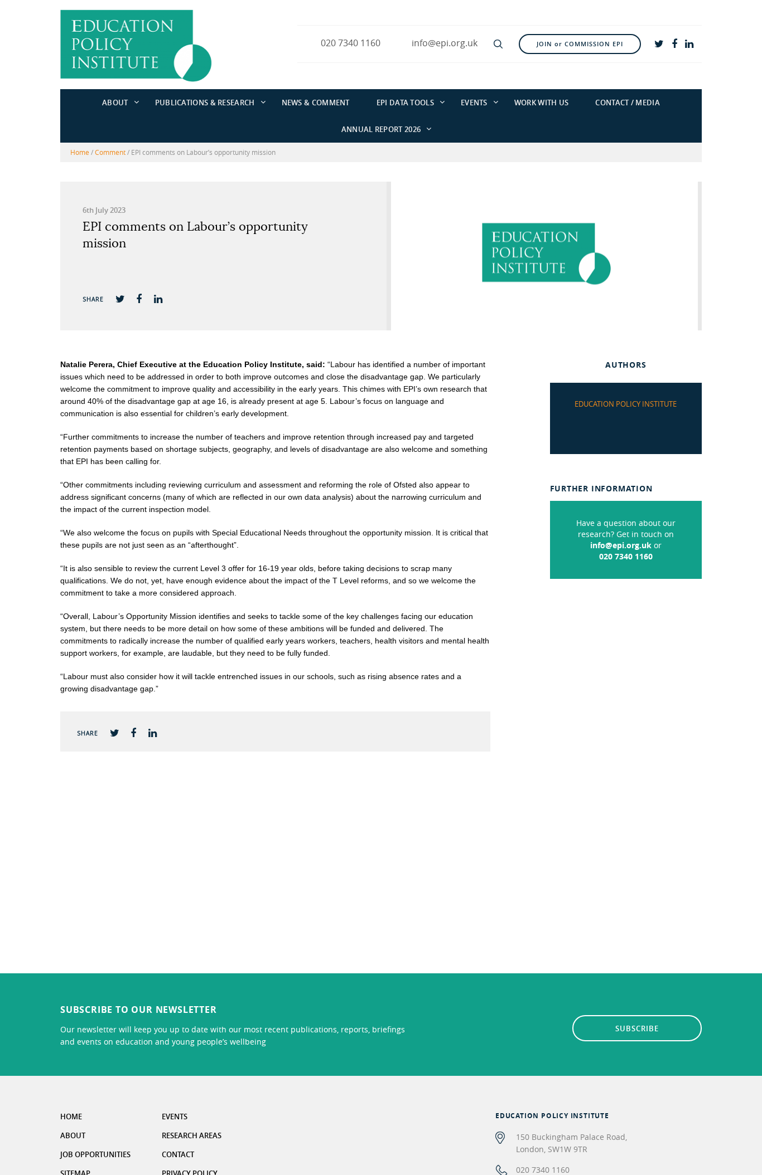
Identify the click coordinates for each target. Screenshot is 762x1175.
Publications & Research (205, 102)
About (115, 102)
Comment (110, 152)
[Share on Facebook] (139, 298)
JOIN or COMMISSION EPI (580, 44)
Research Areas (191, 1135)
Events (474, 102)
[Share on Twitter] (120, 298)
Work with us (541, 102)
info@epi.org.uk (621, 545)
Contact (178, 1154)
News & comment (316, 102)
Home (79, 152)
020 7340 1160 (626, 556)
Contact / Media (627, 102)
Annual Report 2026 (381, 129)
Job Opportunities (95, 1154)
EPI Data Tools (405, 102)
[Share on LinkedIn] (157, 298)
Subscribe (637, 1028)
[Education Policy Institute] (136, 45)
